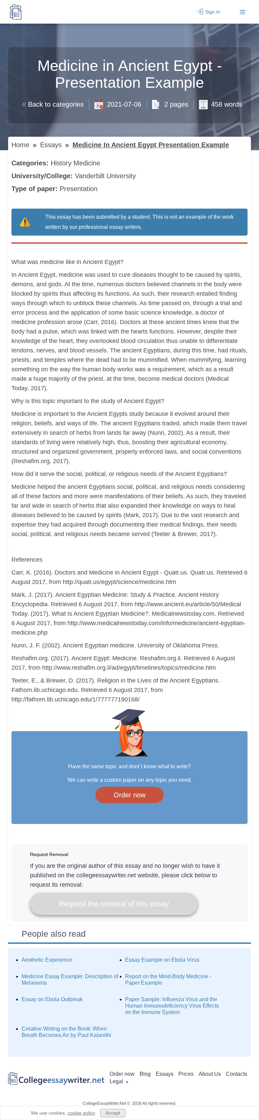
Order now (129, 795)
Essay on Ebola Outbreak (52, 999)
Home (21, 145)
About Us (210, 1074)
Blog (145, 1074)
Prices (186, 1074)
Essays (52, 145)
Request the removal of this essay (114, 904)
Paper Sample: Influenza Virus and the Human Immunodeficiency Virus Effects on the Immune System (172, 1005)
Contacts (236, 1074)
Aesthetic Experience (47, 960)
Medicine (88, 163)
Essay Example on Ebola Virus (162, 960)
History (62, 163)
